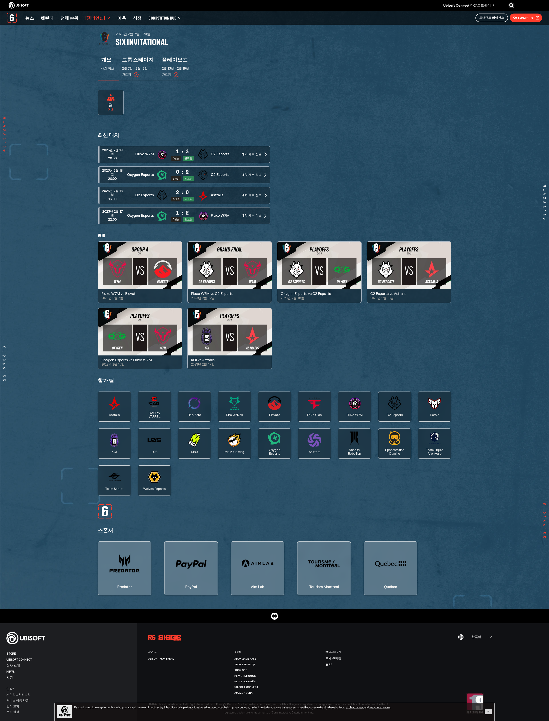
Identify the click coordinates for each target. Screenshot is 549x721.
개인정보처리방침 (18, 694)
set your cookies (380, 707)
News (10, 671)
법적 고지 (12, 706)
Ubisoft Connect (19, 659)
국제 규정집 (333, 658)
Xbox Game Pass (245, 658)
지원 (9, 677)
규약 (329, 664)
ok (488, 711)
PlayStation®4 (245, 681)
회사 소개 (13, 665)
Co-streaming (523, 17)
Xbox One (240, 670)
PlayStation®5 (245, 675)
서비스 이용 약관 (17, 700)
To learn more (355, 707)
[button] (184, 154)
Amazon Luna (243, 692)
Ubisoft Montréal (161, 658)
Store (11, 653)
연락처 (10, 689)
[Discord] (274, 616)
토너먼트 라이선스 (491, 17)
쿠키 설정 (12, 712)
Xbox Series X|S (244, 664)
